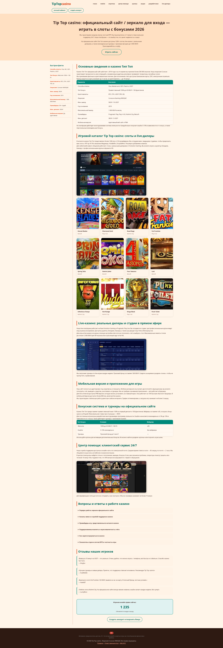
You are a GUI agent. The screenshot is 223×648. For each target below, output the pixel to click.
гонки (95, 4)
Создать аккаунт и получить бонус (124, 619)
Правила (100, 643)
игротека (112, 4)
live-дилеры (166, 4)
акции (143, 4)
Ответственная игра (111, 643)
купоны (134, 4)
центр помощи (123, 4)
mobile (102, 4)
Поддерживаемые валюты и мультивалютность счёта (99, 529)
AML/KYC (123, 643)
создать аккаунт (76, 10)
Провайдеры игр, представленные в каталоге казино (99, 523)
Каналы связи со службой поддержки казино (96, 517)
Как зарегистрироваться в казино (91, 536)
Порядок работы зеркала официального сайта (96, 510)
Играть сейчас (111, 52)
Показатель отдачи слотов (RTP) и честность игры (97, 542)
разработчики (153, 4)
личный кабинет (59, 10)
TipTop (61, 4)
